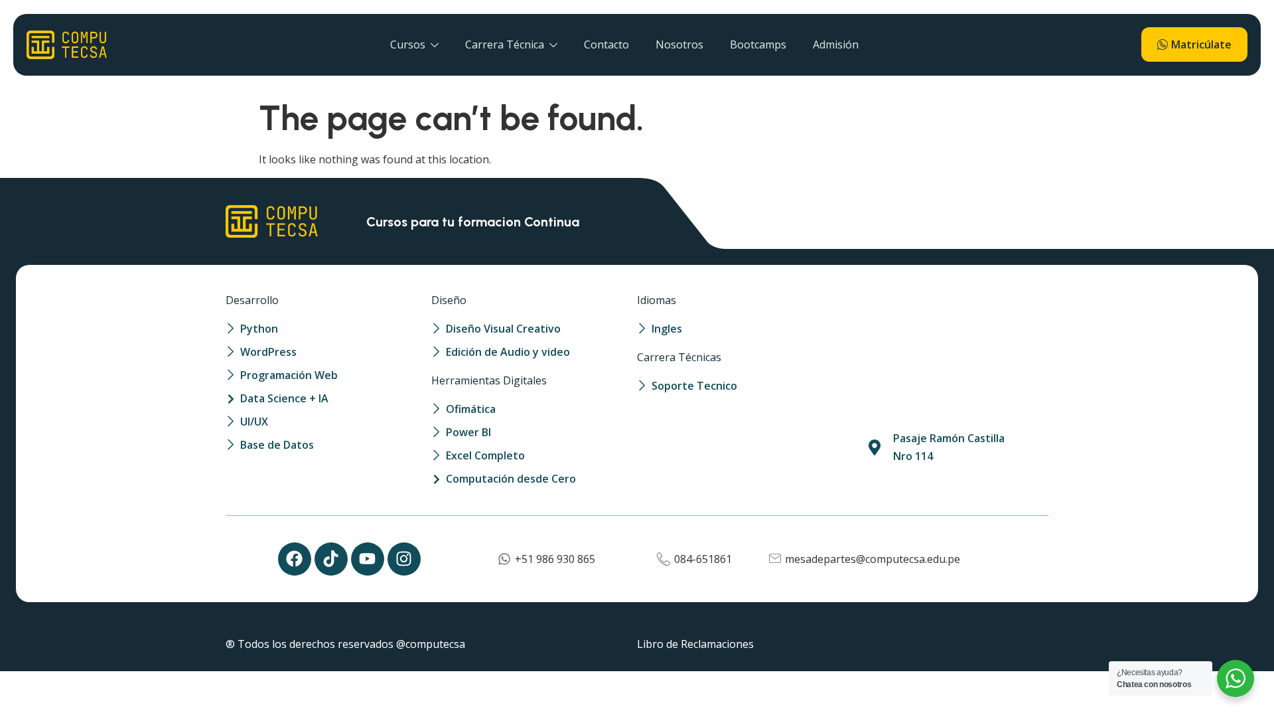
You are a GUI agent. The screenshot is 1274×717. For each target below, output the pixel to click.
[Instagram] (404, 559)
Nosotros (679, 44)
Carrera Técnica (504, 44)
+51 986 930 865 (555, 559)
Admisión (836, 44)
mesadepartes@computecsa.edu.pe (872, 559)
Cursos (407, 44)
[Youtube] (367, 559)
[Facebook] (294, 559)
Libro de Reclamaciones (695, 644)
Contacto (606, 44)
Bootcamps (758, 44)
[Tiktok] (331, 559)
